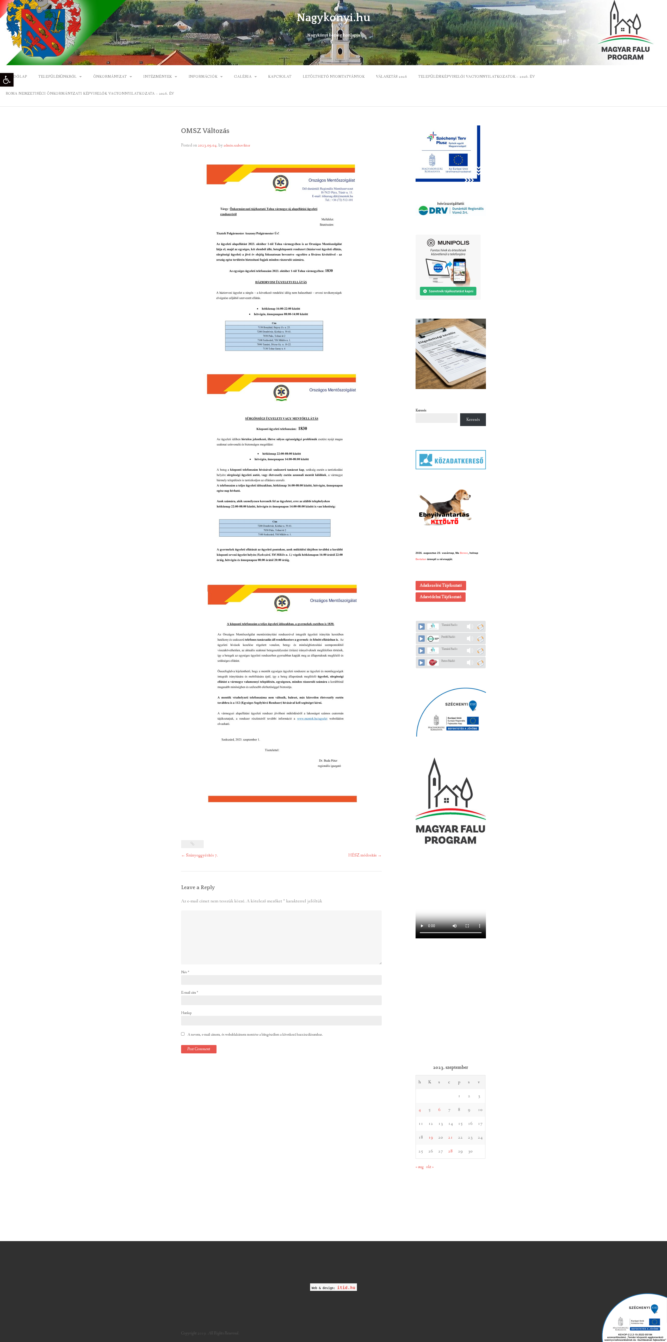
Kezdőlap (16, 76)
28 (450, 1151)
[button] (7, 80)
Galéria (243, 76)
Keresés (421, 410)
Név (185, 972)
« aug (420, 1167)
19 (430, 1137)
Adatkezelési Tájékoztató (441, 585)
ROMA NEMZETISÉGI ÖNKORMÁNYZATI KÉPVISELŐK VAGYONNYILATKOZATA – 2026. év (90, 93)
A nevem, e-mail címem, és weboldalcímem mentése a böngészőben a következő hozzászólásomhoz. (255, 1034)
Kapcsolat (280, 76)
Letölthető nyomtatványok (334, 76)
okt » (430, 1167)
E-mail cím (189, 992)
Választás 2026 (391, 76)
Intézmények (157, 76)
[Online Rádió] (480, 626)
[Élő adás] (421, 626)
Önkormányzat (110, 76)
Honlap (186, 1013)
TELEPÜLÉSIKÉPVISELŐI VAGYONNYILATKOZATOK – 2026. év (476, 76)
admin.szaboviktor (237, 145)
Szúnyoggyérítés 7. (199, 855)
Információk (203, 76)
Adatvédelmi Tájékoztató (440, 597)
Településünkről (57, 76)
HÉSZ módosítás (365, 855)
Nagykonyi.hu (333, 17)
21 (450, 1137)
